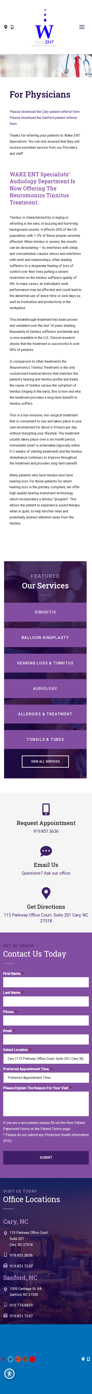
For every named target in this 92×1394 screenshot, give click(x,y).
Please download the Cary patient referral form (45, 112)
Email (9, 1031)
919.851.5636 (46, 831)
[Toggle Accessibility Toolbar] (9, 1374)
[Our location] (88, 1359)
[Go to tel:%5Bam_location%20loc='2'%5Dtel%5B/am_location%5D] (44, 1306)
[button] (45, 761)
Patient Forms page (55, 1129)
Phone (10, 1012)
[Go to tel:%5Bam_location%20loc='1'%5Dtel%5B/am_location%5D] (46, 1256)
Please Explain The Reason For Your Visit (37, 1088)
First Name (13, 974)
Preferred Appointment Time (27, 1069)
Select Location (17, 1050)
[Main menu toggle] (82, 27)
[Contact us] (83, 1359)
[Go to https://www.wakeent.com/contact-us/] (46, 1240)
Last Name (13, 993)
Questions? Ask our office (46, 873)
